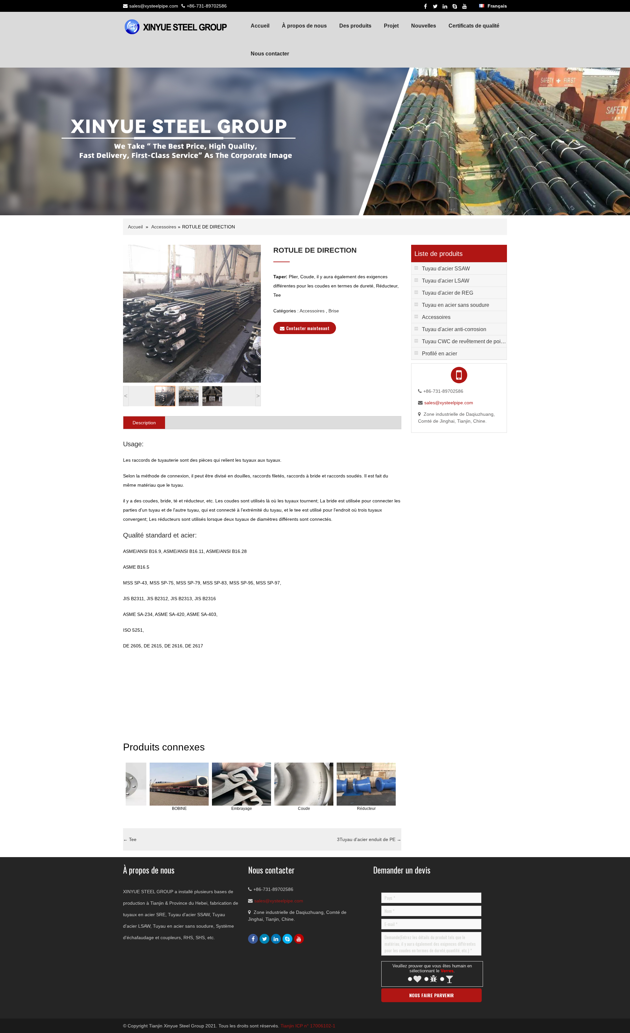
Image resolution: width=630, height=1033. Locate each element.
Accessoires (163, 226)
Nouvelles (423, 26)
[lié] (445, 6)
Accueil (260, 26)
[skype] (455, 6)
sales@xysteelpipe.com (153, 6)
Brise (333, 310)
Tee (129, 839)
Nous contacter (270, 53)
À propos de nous (304, 26)
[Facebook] (425, 6)
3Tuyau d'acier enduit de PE (369, 839)
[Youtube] (465, 6)
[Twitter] (435, 6)
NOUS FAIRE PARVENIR (431, 995)
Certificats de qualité (474, 26)
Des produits (355, 26)
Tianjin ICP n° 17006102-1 (308, 1025)
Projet (391, 26)
